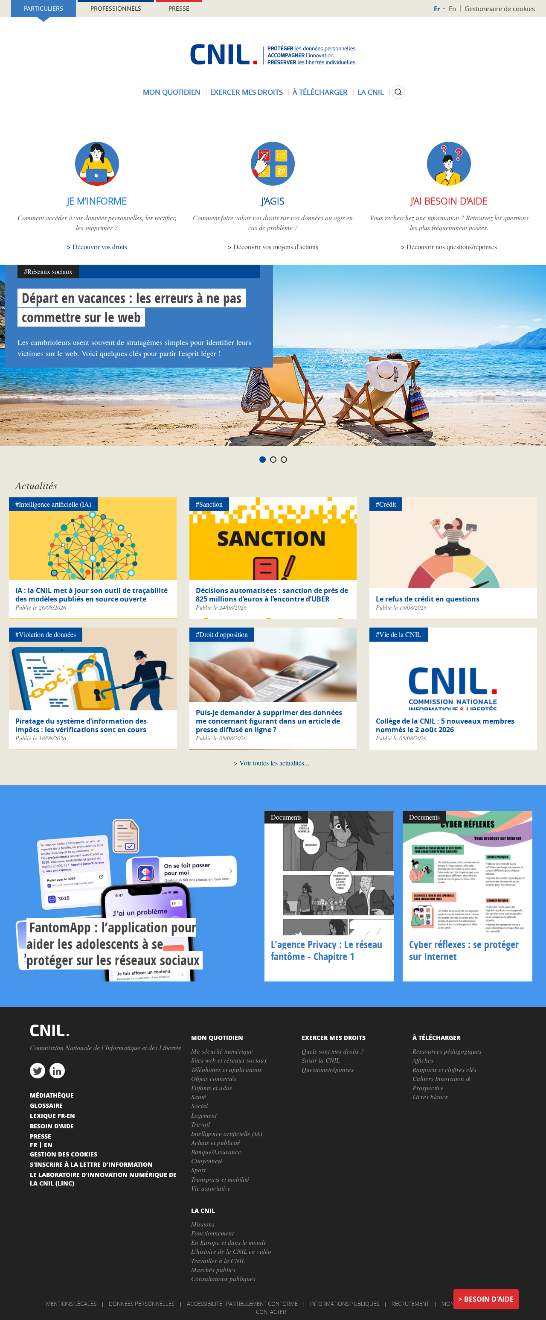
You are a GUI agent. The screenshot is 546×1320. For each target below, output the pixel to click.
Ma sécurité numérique (222, 1051)
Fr (437, 8)
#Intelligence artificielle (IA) (53, 503)
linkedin (57, 1070)
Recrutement (410, 1304)
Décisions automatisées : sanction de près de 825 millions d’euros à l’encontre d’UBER (272, 595)
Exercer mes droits (246, 92)
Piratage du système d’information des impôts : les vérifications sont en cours (81, 725)
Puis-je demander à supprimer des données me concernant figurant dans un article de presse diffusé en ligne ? (269, 721)
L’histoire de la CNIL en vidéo (231, 1251)
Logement (204, 1115)
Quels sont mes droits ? (333, 1051)
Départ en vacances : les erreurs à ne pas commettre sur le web (131, 308)
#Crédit (386, 503)
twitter (37, 1070)
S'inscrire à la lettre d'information (91, 1164)
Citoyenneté (207, 1160)
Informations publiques (344, 1304)
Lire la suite (135, 896)
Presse (178, 8)
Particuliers (43, 8)
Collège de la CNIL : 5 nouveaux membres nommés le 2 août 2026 (445, 725)
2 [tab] (273, 459)
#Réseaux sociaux (48, 271)
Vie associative (211, 1188)
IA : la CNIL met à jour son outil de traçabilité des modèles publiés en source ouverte (91, 595)
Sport (198, 1169)
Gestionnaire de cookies (500, 8)
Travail (200, 1124)
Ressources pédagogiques (447, 1051)
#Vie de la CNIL (398, 634)
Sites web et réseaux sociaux (229, 1060)
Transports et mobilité (220, 1179)
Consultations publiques (223, 1278)
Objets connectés (213, 1078)
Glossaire (46, 1105)
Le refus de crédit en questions (427, 599)
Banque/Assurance (216, 1152)
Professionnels (115, 8)
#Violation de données (45, 634)
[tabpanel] (273, 355)
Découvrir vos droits (100, 246)
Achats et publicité (215, 1142)
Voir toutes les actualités (271, 762)
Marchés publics (213, 1269)
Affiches (422, 1060)
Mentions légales (71, 1304)
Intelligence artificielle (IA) (226, 1133)
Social (199, 1105)
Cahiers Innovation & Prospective (441, 1083)
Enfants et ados (211, 1087)
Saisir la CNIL (321, 1060)
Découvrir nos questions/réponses (452, 246)
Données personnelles (141, 1304)
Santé (198, 1096)
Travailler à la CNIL (218, 1260)
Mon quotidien (171, 92)
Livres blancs (430, 1096)
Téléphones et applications (226, 1069)
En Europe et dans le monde (229, 1242)
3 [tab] (284, 459)
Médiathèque (52, 1095)
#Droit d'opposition (222, 634)
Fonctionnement (212, 1233)
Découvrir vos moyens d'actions (275, 246)
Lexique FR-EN (52, 1115)
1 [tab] (262, 459)
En (452, 8)
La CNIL (370, 92)
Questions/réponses (328, 1069)
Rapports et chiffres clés (444, 1069)
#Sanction (209, 503)
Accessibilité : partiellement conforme (242, 1304)
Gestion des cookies (63, 1154)
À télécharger (320, 92)
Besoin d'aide (489, 1299)
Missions (203, 1224)
